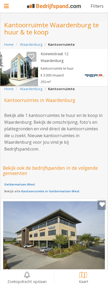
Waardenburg (31, 44)
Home (9, 44)
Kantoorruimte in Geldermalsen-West (49, 191)
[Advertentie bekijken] (19, 67)
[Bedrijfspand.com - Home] (54, 6)
